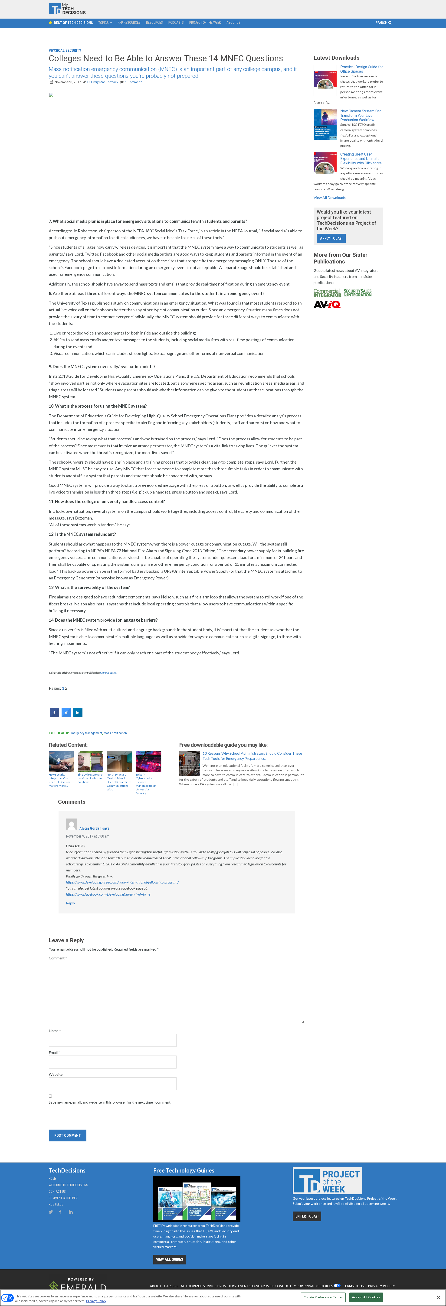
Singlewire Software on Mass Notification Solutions (90, 778)
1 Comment (133, 82)
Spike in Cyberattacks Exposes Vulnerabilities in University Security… (146, 784)
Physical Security (65, 50)
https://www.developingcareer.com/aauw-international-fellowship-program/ (122, 882)
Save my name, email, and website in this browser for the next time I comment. (110, 1102)
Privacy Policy (96, 1301)
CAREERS (171, 1286)
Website (55, 1074)
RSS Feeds (56, 1204)
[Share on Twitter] (66, 715)
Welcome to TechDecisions (68, 1185)
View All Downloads (330, 197)
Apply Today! (331, 238)
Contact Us (57, 1191)
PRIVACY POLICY (381, 1286)
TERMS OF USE (354, 1286)
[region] (223, 1298)
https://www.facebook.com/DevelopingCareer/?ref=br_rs (108, 894)
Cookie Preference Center (323, 1297)
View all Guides (169, 1259)
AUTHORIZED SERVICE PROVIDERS (208, 1286)
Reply (70, 903)
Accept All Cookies (366, 1297)
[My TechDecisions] (67, 13)
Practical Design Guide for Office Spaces (361, 69)
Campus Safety (108, 672)
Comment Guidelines (63, 1198)
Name (55, 1030)
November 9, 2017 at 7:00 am (87, 836)
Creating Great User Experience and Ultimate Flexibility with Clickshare (361, 158)
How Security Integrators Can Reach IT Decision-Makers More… (60, 780)
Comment (58, 958)
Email (54, 1052)
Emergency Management (86, 733)
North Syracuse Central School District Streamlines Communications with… (119, 782)
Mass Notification (115, 733)
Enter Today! (306, 1216)
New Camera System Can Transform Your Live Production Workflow (360, 115)
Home (52, 1178)
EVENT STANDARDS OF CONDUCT (265, 1286)
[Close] (438, 1297)
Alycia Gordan (90, 828)
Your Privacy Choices (313, 1286)
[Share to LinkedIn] (77, 715)
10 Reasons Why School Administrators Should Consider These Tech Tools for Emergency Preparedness (252, 755)
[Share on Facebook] (54, 715)
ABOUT (156, 1286)
